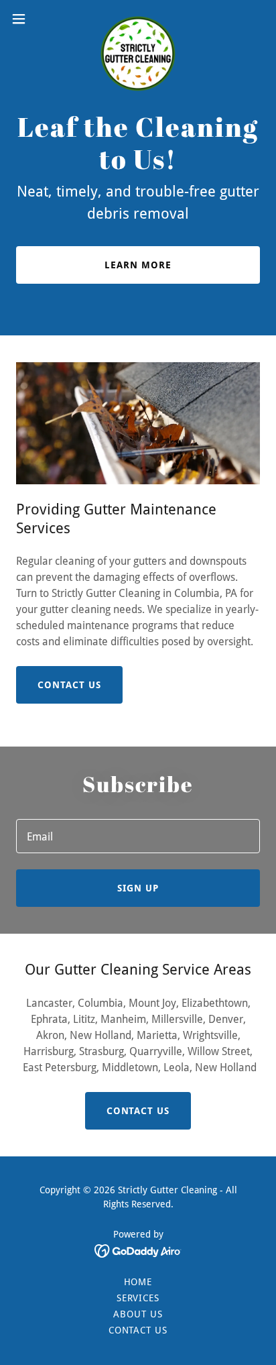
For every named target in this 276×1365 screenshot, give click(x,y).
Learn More (138, 265)
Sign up (138, 888)
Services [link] (138, 1298)
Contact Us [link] (138, 1330)
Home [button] (138, 1281)
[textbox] (138, 836)
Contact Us (69, 684)
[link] (138, 18)
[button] (25, 18)
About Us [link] (138, 1314)
